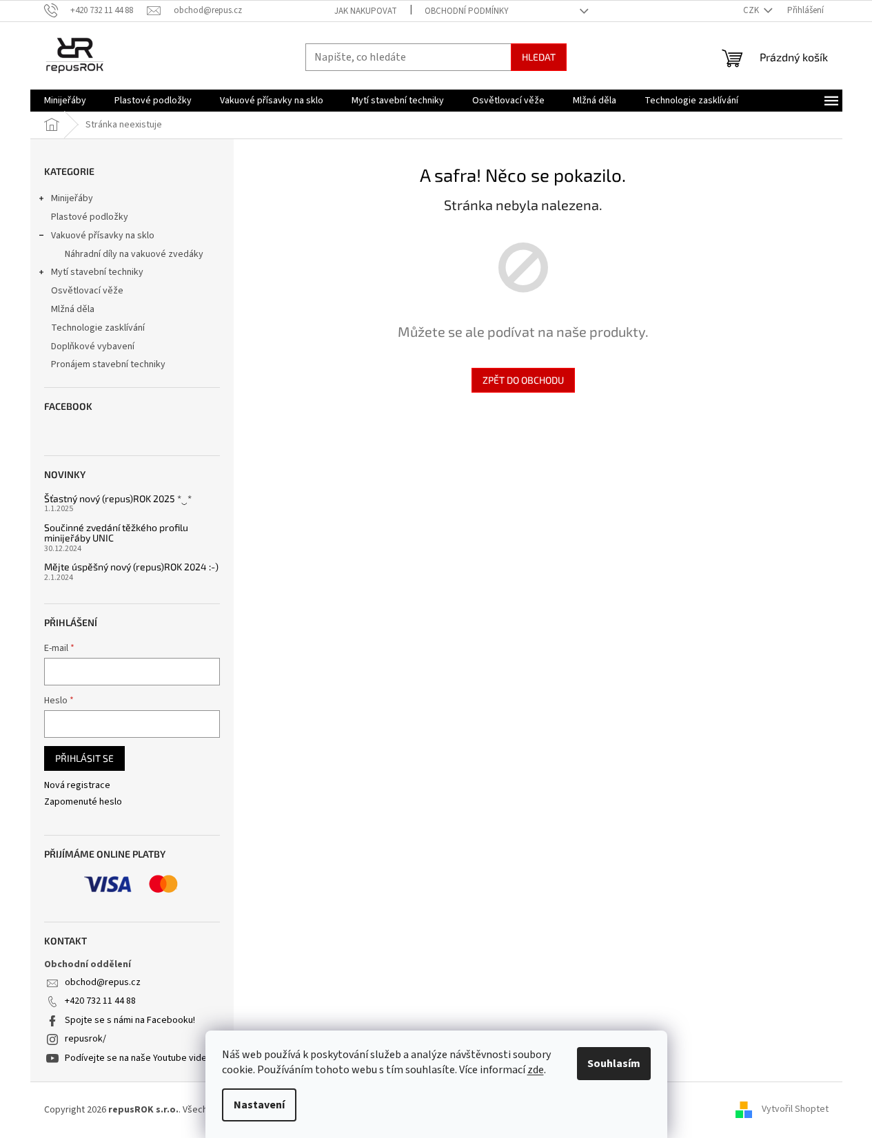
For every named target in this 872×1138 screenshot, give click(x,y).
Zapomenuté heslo (83, 802)
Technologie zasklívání (98, 328)
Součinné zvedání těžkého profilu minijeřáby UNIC (116, 533)
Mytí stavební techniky (97, 272)
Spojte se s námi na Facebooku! (130, 1020)
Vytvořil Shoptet (795, 1110)
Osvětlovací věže (87, 291)
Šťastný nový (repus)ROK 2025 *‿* (118, 498)
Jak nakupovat (365, 11)
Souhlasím (613, 1063)
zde (535, 1069)
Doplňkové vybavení (92, 346)
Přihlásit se (84, 758)
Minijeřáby (72, 198)
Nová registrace (77, 785)
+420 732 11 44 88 (100, 1001)
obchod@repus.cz (103, 982)
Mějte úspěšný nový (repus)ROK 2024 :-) (131, 566)
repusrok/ (85, 1039)
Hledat (539, 57)
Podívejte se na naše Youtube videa (138, 1058)
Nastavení (259, 1105)
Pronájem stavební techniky (108, 364)
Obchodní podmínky (467, 11)
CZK (752, 10)
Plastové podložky (89, 217)
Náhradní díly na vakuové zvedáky (134, 254)
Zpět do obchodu (523, 380)
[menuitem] (65, 101)
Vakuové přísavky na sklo (102, 235)
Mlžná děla (72, 309)
